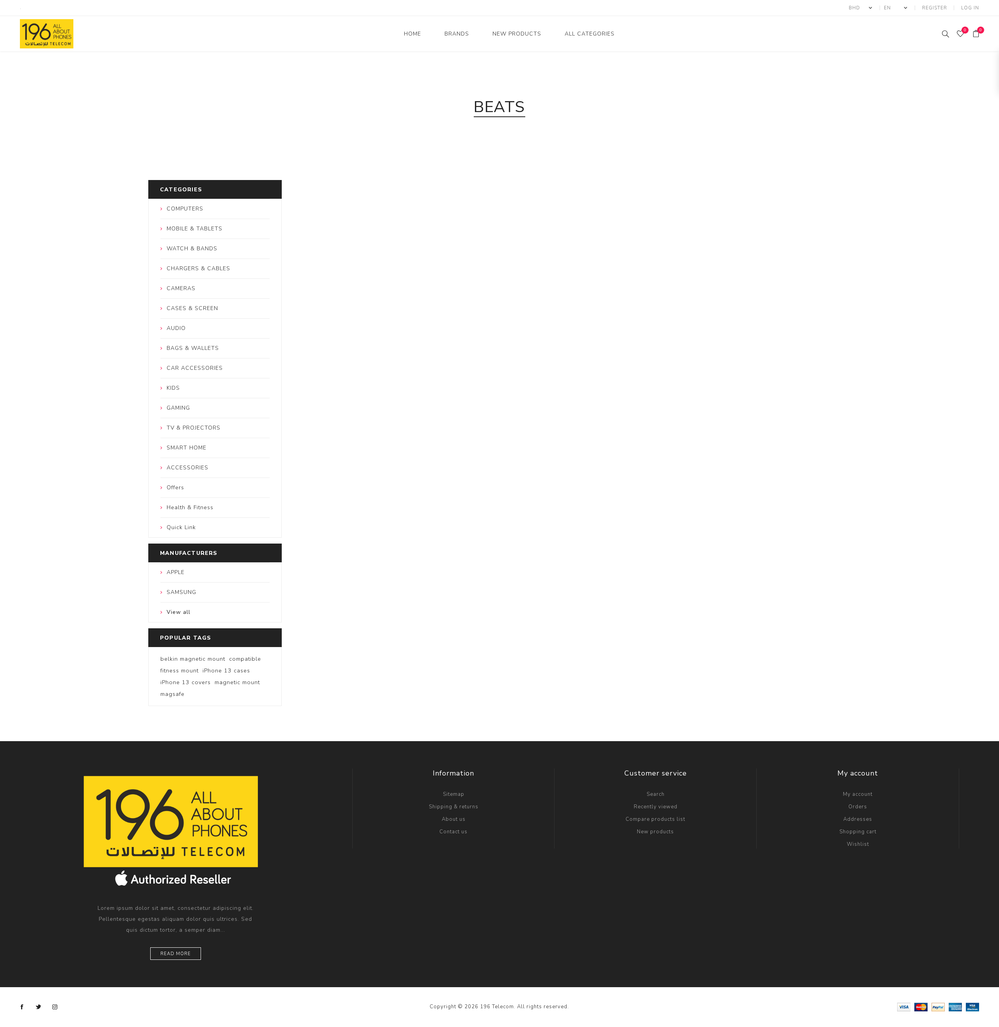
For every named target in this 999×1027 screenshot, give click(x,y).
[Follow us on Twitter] (38, 1007)
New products (655, 831)
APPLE (176, 572)
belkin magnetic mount (192, 659)
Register (934, 8)
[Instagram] (55, 1007)
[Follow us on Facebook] (22, 1007)
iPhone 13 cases (226, 670)
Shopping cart (857, 831)
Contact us (453, 831)
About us (454, 819)
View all (178, 612)
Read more (175, 954)
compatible (245, 659)
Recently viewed (655, 806)
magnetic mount (237, 682)
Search (656, 794)
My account (858, 794)
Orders (857, 806)
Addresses (857, 819)
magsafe (172, 694)
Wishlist (858, 844)
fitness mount (179, 670)
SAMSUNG (181, 592)
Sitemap (453, 794)
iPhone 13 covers (185, 682)
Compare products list (655, 819)
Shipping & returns (453, 806)
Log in (970, 8)
